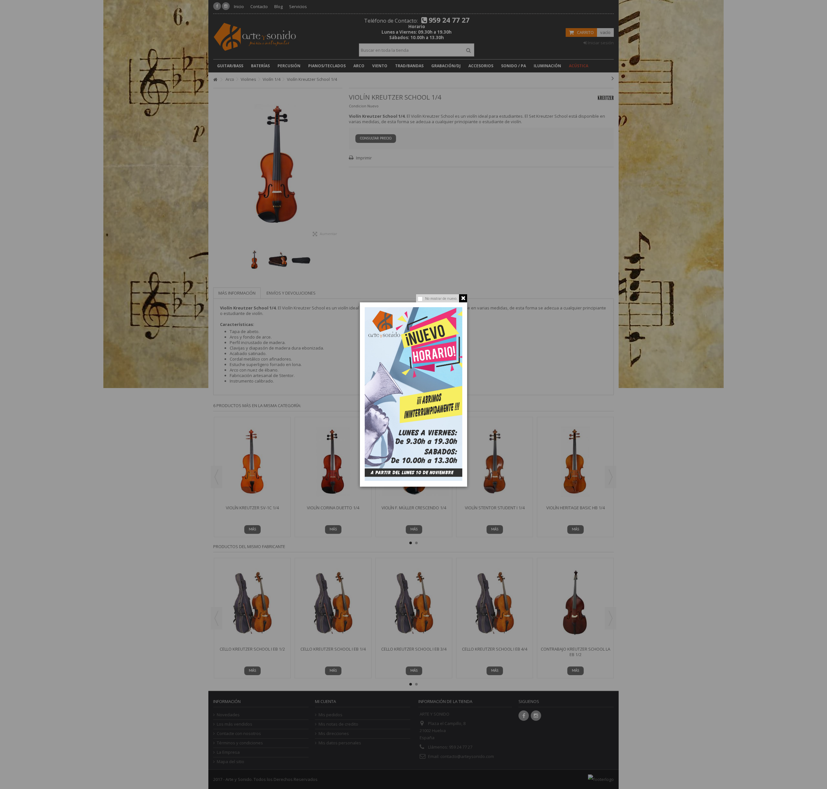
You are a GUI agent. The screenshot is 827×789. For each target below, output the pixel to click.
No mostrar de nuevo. (441, 298)
